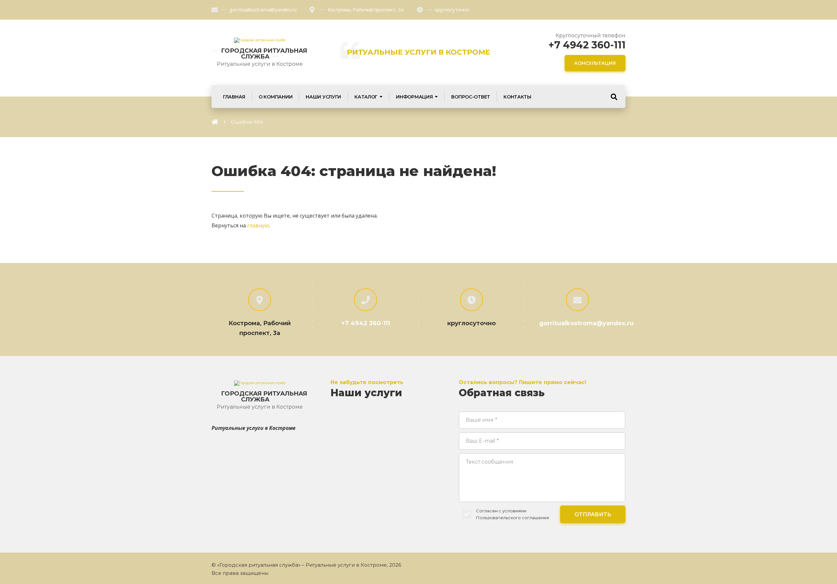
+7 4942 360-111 (586, 45)
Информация (414, 97)
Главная (234, 97)
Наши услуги (323, 97)
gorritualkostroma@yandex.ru (263, 9)
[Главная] (215, 121)
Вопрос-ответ (470, 97)
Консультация (595, 63)
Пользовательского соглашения (512, 517)
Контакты (517, 97)
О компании (275, 97)
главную (258, 225)
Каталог (365, 97)
